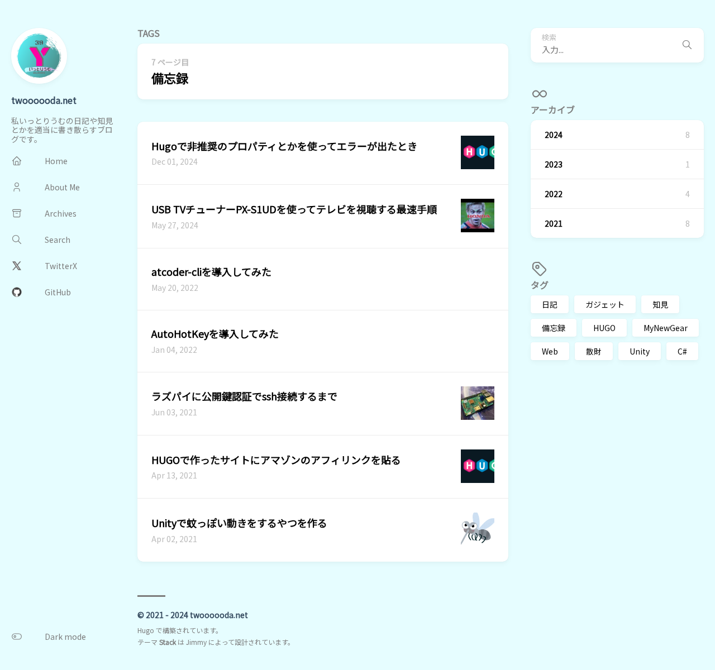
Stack (167, 642)
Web (550, 351)
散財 (594, 351)
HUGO (604, 327)
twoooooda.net (44, 100)
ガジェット (605, 304)
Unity (640, 351)
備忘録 (553, 327)
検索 (549, 38)
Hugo (145, 630)
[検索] (687, 45)
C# (682, 351)
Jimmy (196, 642)
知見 (660, 304)
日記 (549, 304)
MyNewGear (666, 327)
